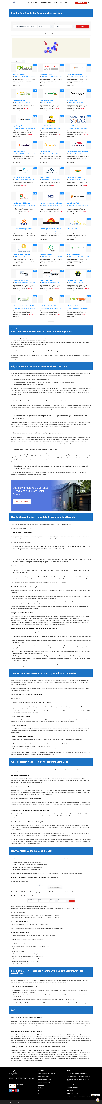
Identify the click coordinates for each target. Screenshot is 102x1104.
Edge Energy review (19, 126)
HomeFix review (45, 151)
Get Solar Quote (82, 2)
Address (14, 23)
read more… (25, 82)
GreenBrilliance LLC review (21, 203)
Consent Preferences (72, 1093)
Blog (61, 2)
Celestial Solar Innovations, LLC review (25, 306)
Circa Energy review (46, 254)
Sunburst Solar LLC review (21, 177)
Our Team (40, 1088)
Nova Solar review (72, 100)
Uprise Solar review (46, 74)
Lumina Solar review (73, 254)
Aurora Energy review (74, 203)
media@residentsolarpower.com (80, 1073)
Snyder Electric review (74, 177)
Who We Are (41, 1085)
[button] (48, 51)
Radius (39, 23)
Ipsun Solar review (19, 74)
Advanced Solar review (47, 100)
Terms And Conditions (72, 1087)
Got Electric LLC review (20, 280)
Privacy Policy (70, 1084)
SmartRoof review (19, 151)
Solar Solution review (20, 100)
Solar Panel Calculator (44, 1076)
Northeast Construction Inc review (51, 203)
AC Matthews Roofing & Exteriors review (53, 306)
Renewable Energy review (75, 280)
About (55, 2)
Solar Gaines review (73, 306)
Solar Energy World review (21, 254)
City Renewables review (74, 74)
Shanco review (44, 177)
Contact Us (41, 1093)
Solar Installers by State (44, 1079)
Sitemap (40, 1091)
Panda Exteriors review (47, 126)
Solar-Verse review (73, 229)
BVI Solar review (20, 1084)
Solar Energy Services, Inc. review (50, 229)
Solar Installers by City (44, 1082)
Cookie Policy (70, 1090)
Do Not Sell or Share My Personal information (78, 1096)
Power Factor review (46, 280)
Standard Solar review (74, 126)
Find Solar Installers (32, 2)
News (65, 2)
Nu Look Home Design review (22, 229)
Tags (55, 23)
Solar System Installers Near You (46, 1073)
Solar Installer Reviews (45, 2)
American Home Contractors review (78, 151)
